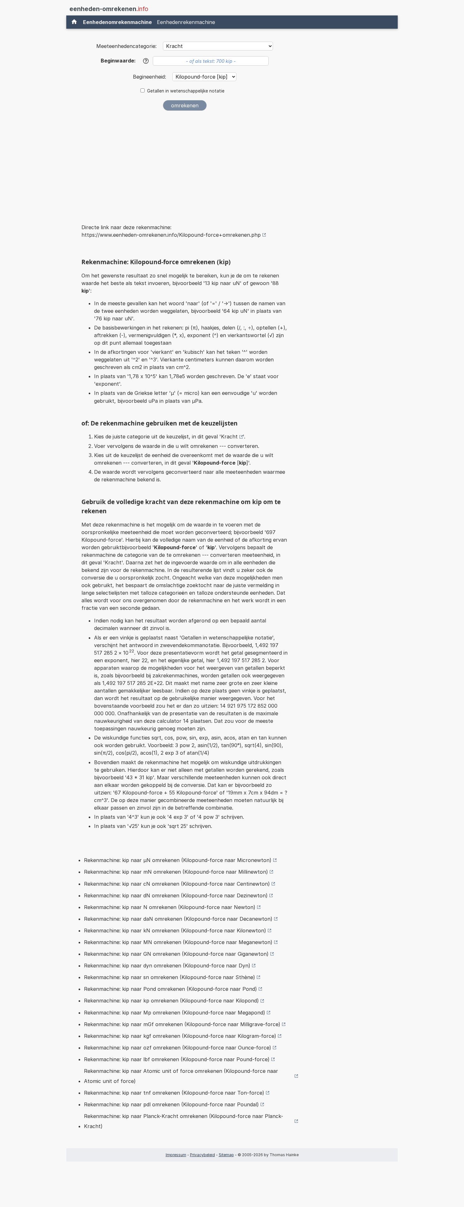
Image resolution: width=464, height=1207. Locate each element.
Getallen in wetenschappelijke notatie (185, 90)
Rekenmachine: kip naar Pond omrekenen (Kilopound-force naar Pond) (170, 989)
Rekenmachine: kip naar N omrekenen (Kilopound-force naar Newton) (169, 907)
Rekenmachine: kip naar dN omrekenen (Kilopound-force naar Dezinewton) (176, 895)
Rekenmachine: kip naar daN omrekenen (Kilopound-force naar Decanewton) (178, 919)
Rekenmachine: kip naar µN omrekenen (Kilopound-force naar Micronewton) (177, 860)
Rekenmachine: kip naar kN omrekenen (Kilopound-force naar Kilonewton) (175, 930)
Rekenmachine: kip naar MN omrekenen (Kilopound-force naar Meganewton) (178, 942)
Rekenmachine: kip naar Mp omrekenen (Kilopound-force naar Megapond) (174, 1012)
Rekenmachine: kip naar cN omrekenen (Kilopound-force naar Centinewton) (177, 884)
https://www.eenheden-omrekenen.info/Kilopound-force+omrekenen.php (171, 235)
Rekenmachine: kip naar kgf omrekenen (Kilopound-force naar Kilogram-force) (180, 1036)
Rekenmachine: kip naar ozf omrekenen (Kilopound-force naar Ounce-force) (177, 1047)
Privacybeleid (202, 1154)
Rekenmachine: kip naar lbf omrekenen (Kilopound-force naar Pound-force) (177, 1059)
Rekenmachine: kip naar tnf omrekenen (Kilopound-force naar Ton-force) (174, 1093)
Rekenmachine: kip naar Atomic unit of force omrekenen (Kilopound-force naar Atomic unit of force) (181, 1076)
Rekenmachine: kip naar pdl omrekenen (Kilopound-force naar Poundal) (171, 1104)
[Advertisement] (184, 162)
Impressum (176, 1154)
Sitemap (226, 1154)
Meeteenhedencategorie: (126, 46)
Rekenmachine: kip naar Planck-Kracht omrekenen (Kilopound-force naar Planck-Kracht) (183, 1121)
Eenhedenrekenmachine (186, 22)
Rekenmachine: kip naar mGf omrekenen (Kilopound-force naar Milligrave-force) (182, 1024)
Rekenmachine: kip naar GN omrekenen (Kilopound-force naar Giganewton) (176, 954)
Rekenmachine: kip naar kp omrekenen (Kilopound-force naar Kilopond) (171, 1000)
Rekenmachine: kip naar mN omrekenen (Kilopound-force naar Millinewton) (176, 872)
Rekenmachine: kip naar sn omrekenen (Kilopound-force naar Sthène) (169, 977)
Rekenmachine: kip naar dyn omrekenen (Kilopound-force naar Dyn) (167, 965)
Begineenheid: (150, 77)
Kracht (229, 436)
